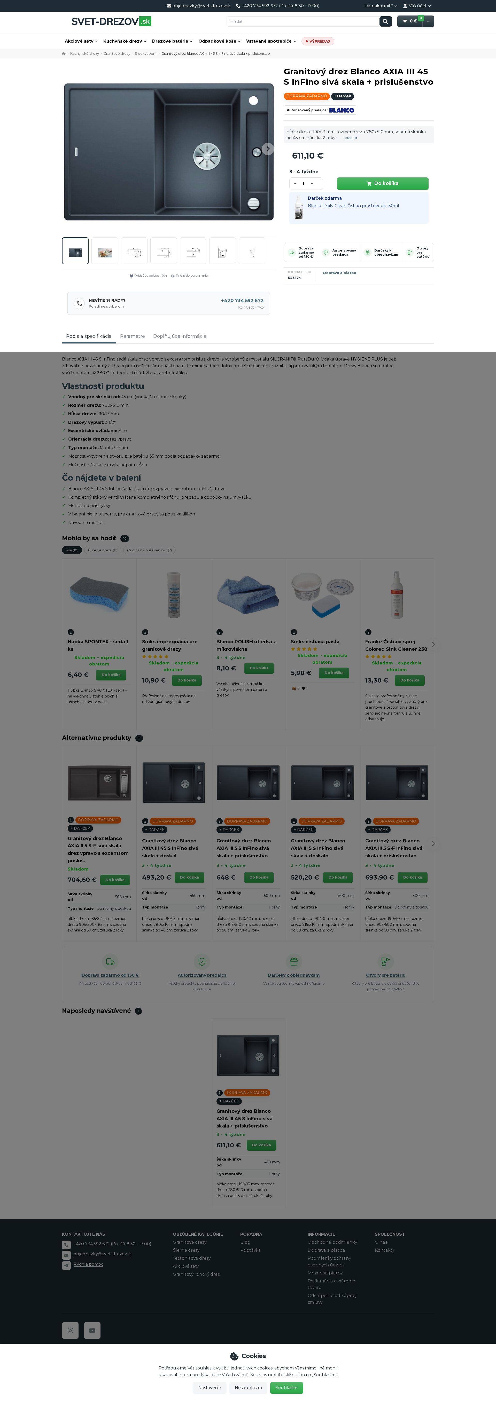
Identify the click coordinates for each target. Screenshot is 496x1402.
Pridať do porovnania (192, 275)
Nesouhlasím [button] (248, 1387)
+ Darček (342, 96)
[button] (428, 21)
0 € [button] (416, 21)
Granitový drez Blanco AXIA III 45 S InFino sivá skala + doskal (170, 848)
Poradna (251, 1234)
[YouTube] (92, 1330)
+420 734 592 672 (242, 300)
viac (349, 137)
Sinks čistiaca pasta (315, 642)
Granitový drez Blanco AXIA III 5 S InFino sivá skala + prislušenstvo (243, 848)
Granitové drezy (117, 53)
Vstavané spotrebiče (269, 41)
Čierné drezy (186, 1250)
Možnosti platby (325, 1273)
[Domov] (111, 21)
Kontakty (384, 1250)
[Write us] (66, 1265)
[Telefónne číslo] (66, 1245)
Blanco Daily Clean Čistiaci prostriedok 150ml (353, 205)
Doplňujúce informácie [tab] (180, 336)
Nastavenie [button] (209, 1387)
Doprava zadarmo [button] (306, 96)
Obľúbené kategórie (198, 1234)
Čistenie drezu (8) (102, 550)
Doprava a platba (339, 273)
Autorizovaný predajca (344, 252)
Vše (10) (72, 550)
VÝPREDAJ (319, 41)
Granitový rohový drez (196, 1274)
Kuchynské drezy (84, 53)
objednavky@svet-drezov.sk (103, 1253)
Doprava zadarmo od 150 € (306, 252)
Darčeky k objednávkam (386, 252)
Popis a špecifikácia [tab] (89, 336)
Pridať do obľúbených (151, 275)
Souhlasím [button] (287, 1387)
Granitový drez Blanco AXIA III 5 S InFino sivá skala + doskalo (318, 848)
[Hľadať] (385, 21)
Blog (245, 1242)
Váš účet (418, 5)
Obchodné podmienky (332, 1242)
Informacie (321, 1234)
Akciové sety (79, 41)
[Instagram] (70, 1330)
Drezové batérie (170, 41)
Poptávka (250, 1250)
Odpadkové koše (217, 41)
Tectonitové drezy (192, 1258)
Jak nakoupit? (378, 5)
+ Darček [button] (80, 828)
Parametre (132, 336)
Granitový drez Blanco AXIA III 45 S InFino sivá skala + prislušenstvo (244, 1118)
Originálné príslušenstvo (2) (149, 550)
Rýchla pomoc (88, 1264)
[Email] (66, 1255)
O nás (381, 1242)
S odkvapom (146, 53)
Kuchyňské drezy (122, 41)
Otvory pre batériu (386, 975)
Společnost (390, 1234)
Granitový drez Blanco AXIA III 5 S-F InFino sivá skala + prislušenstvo (393, 848)
